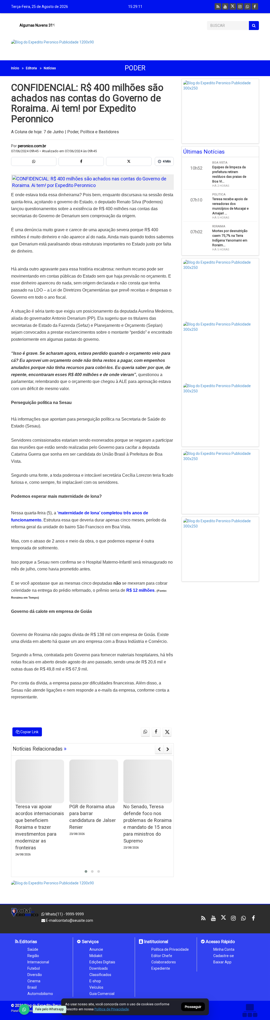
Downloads (98, 968)
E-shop (95, 981)
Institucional (155, 941)
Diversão (34, 975)
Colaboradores (163, 962)
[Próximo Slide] (167, 749)
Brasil (32, 987)
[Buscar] (254, 25)
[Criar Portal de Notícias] (249, 1010)
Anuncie (96, 949)
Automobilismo (40, 994)
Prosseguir (193, 1007)
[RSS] (218, 6)
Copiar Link (29, 732)
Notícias (50, 68)
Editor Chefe (161, 956)
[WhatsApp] (24, 1009)
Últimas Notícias (204, 152)
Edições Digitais (102, 962)
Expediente (160, 968)
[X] (232, 6)
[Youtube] (225, 6)
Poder (135, 68)
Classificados (100, 975)
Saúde (32, 949)
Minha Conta (223, 949)
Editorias (27, 941)
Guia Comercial (101, 994)
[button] (86, 871)
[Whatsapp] (247, 6)
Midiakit (95, 956)
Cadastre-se (223, 956)
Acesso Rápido (220, 941)
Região (33, 956)
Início (15, 68)
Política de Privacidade (170, 949)
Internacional (38, 962)
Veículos (96, 987)
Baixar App (222, 962)
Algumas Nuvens (36, 25)
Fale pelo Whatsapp (49, 1009)
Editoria (31, 68)
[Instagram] (240, 6)
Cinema (33, 981)
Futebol (33, 968)
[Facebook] (255, 6)
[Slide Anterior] (159, 749)
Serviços (90, 941)
